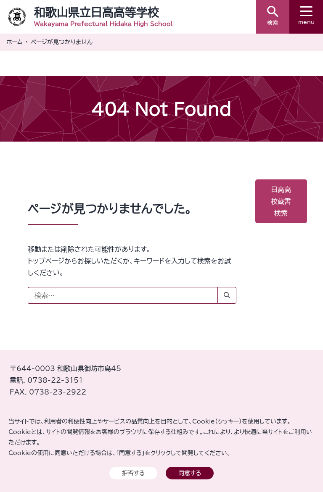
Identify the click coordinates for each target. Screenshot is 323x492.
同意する (189, 473)
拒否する (133, 473)
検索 (272, 23)
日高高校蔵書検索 (281, 201)
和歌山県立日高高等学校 (96, 12)
